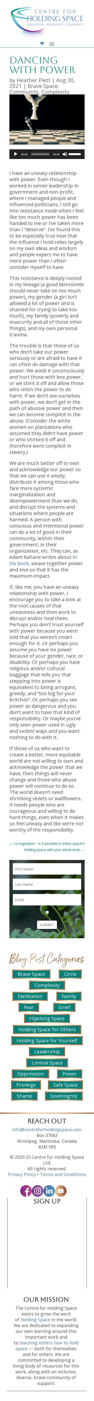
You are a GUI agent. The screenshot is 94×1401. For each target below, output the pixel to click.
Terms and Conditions (63, 1174)
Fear (29, 1007)
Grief (64, 1007)
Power (69, 1074)
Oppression (30, 1074)
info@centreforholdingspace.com (47, 1129)
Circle (70, 974)
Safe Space (65, 1085)
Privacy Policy (22, 1174)
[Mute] (64, 154)
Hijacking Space (47, 1018)
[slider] (75, 153)
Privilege (26, 1085)
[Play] (15, 154)
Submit (47, 925)
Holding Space (35, 1319)
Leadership (47, 1051)
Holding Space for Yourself (47, 1040)
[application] (47, 154)
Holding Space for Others (47, 1029)
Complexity (55, 91)
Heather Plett (33, 80)
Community (24, 91)
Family (69, 996)
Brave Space (43, 85)
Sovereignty (63, 1096)
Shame (24, 1096)
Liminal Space (47, 1062)
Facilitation (30, 996)
